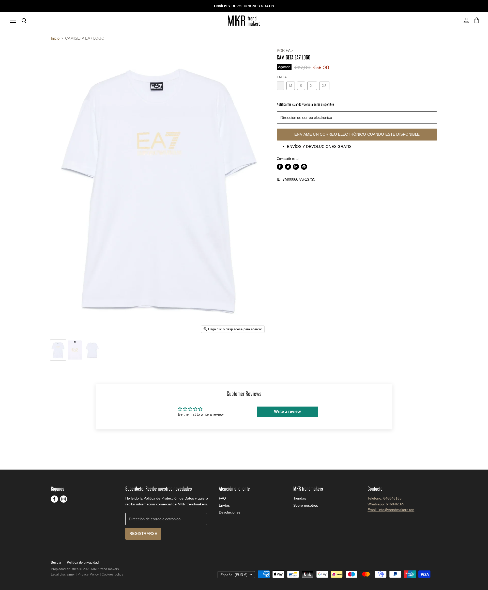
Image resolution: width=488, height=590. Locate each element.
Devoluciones (229, 512)
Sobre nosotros (305, 505)
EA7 (289, 51)
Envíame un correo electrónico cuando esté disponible (357, 134)
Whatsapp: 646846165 (386, 504)
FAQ (222, 498)
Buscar (56, 562)
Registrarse (143, 534)
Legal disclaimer (63, 574)
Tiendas (299, 498)
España (234, 575)
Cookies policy (112, 574)
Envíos (224, 505)
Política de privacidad (83, 562)
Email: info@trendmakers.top (391, 510)
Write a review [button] (287, 411)
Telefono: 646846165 (385, 498)
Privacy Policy (88, 574)
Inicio (55, 38)
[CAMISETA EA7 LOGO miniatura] (58, 350)
